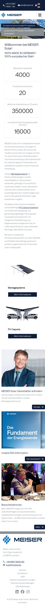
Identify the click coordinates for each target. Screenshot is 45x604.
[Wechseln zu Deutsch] (39, 3)
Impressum (22, 573)
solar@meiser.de (26, 5)
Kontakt (37, 407)
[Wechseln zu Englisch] (39, 7)
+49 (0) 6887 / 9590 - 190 (10, 5)
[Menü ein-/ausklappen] (40, 15)
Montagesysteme (19, 174)
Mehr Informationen (22, 294)
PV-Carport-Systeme (28, 207)
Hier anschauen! (33, 459)
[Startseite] (12, 15)
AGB (22, 577)
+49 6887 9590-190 (15, 561)
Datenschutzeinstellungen (22, 583)
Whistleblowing (23, 586)
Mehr (38, 527)
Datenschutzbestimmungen (22, 580)
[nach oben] (40, 596)
